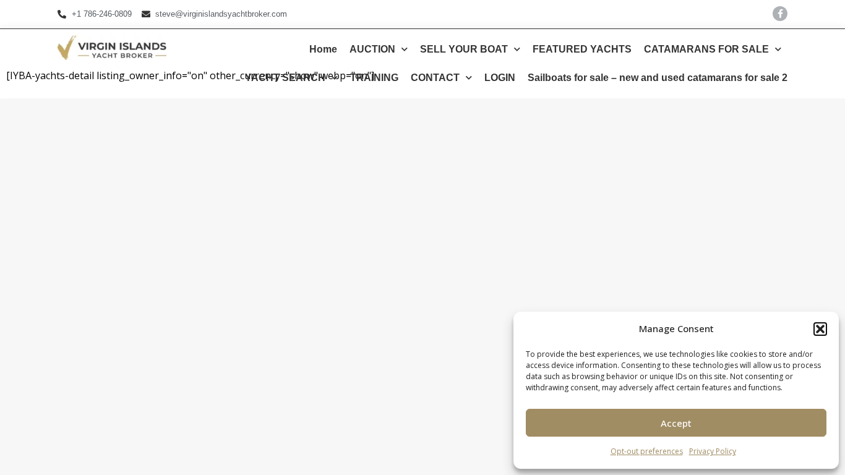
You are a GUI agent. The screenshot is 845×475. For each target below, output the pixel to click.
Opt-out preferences (647, 451)
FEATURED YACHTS (582, 49)
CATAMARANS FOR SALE (706, 49)
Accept (676, 423)
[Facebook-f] (780, 13)
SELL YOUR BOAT (464, 49)
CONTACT (435, 77)
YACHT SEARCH (285, 77)
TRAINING (374, 77)
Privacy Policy (712, 451)
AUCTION (372, 49)
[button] (820, 329)
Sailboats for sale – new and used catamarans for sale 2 (657, 77)
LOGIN (499, 77)
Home (323, 49)
